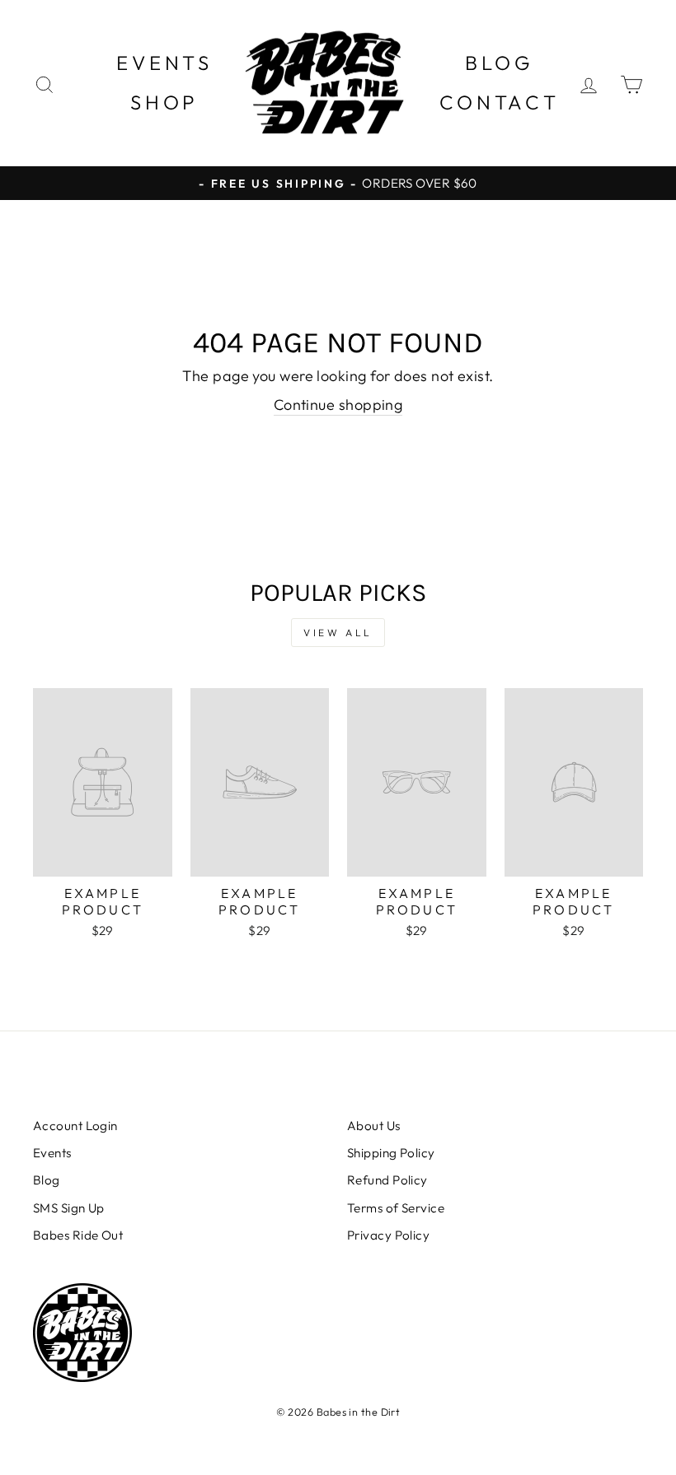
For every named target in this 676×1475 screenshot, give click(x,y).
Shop (164, 102)
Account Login (75, 1125)
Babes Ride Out (78, 1235)
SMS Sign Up (69, 1208)
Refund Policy (387, 1180)
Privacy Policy (388, 1235)
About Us (374, 1125)
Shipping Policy (391, 1153)
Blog (499, 62)
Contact (499, 102)
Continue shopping (338, 404)
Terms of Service (395, 1208)
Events (164, 62)
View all (338, 632)
